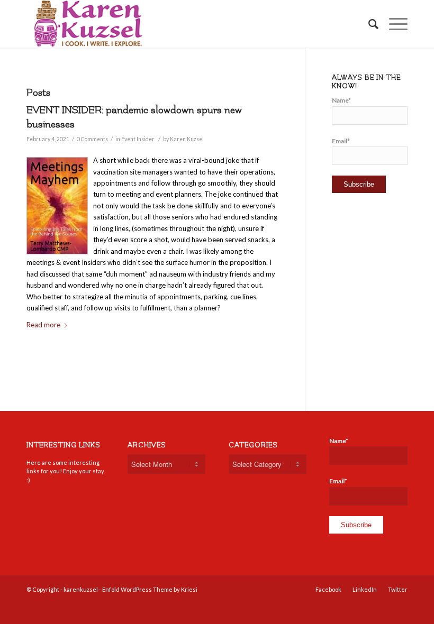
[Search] (368, 24)
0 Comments (92, 139)
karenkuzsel (81, 589)
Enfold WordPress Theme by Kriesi (149, 589)
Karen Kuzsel (187, 139)
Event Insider (138, 139)
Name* (341, 100)
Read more (43, 324)
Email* (341, 141)
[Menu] (393, 24)
